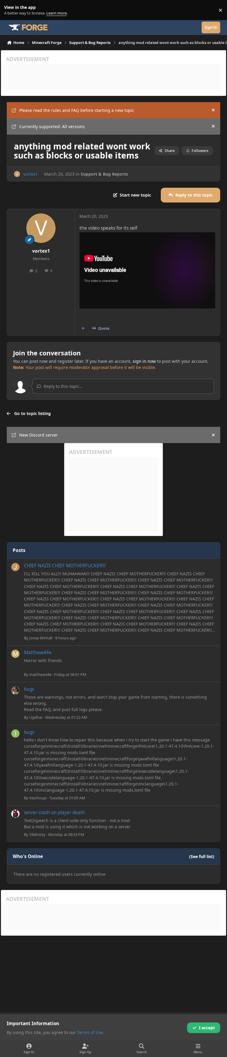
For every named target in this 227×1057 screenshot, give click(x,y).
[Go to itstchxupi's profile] (15, 733)
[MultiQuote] (83, 328)
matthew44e (40, 674)
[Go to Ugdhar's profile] (15, 690)
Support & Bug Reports (104, 174)
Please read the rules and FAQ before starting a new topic (76, 110)
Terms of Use (90, 1032)
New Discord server (38, 435)
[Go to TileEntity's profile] (15, 814)
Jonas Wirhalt (41, 638)
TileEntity (37, 834)
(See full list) (201, 856)
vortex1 (30, 174)
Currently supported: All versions (52, 126)
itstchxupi (38, 797)
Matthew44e (37, 652)
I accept (207, 1027)
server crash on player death (54, 812)
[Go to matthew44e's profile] (15, 654)
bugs (29, 689)
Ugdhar (36, 717)
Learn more (11, 10)
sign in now (144, 361)
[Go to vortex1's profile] (17, 174)
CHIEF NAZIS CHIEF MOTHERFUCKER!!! (65, 566)
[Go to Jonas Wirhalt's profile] (15, 567)
